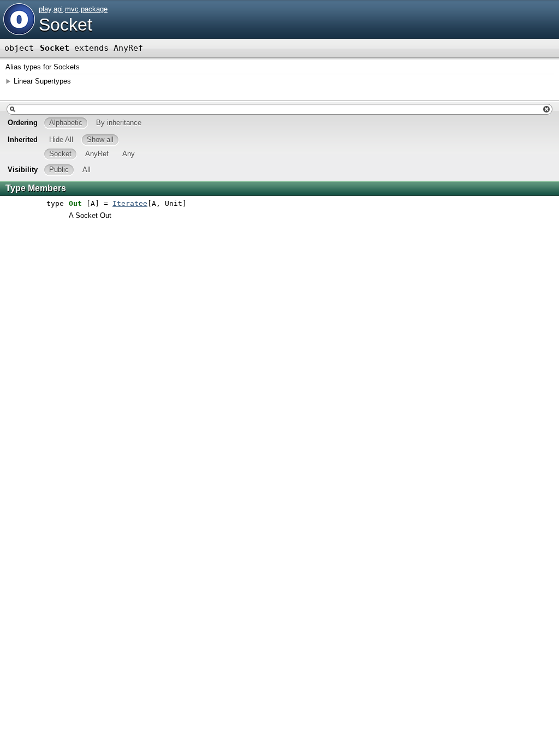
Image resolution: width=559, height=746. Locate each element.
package (94, 9)
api (58, 9)
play (45, 9)
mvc (72, 9)
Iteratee (129, 203)
